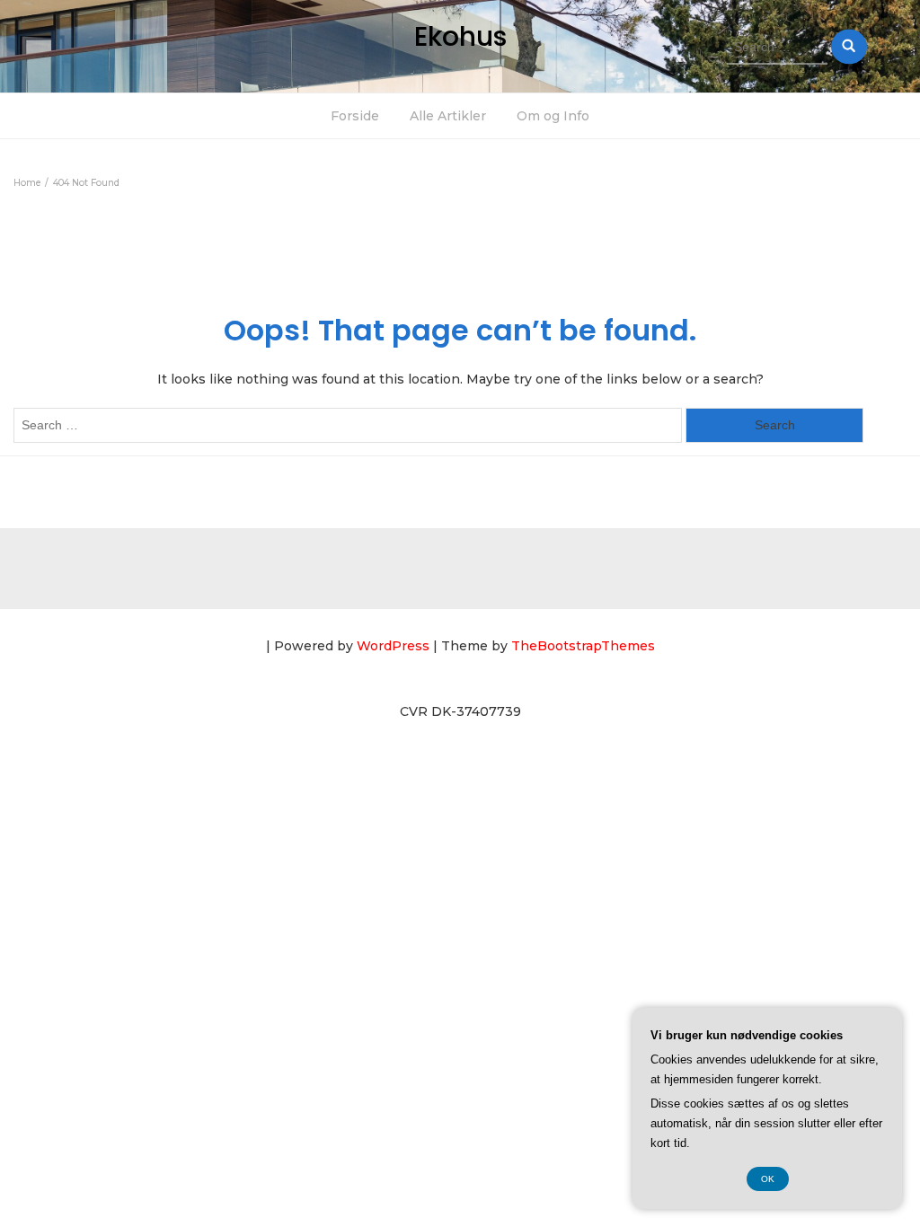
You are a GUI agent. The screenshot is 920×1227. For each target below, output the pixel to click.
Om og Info (553, 116)
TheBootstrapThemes (583, 646)
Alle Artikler (448, 116)
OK (767, 1179)
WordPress (393, 646)
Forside (355, 116)
